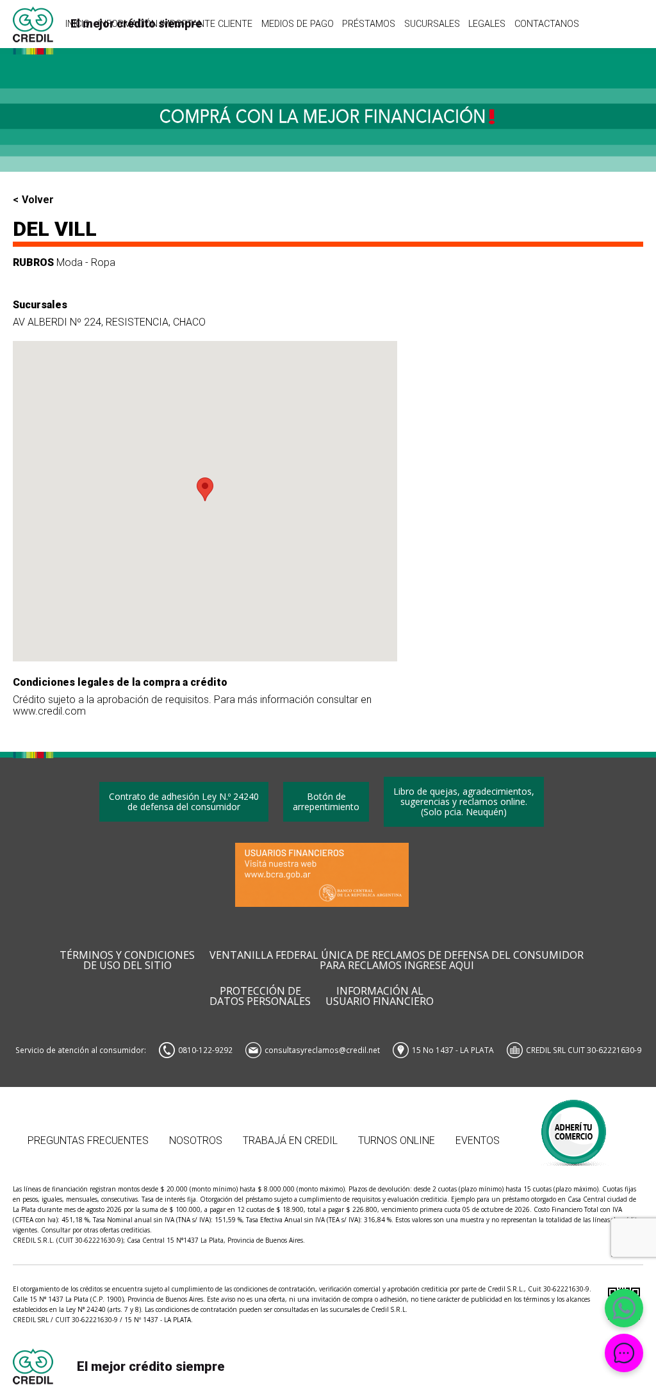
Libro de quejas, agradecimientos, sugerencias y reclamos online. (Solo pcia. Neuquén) (463, 801)
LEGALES (486, 23)
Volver (38, 200)
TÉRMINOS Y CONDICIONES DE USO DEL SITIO (127, 960)
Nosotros (195, 1140)
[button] (205, 489)
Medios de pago (297, 23)
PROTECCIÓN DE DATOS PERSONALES (260, 996)
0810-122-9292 (205, 1050)
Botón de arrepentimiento (326, 801)
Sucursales (432, 23)
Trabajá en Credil (290, 1140)
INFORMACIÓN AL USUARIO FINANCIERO (379, 996)
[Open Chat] (624, 1353)
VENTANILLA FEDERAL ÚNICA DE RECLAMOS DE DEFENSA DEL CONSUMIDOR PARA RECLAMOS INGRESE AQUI (396, 960)
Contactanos (546, 23)
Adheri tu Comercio (574, 1126)
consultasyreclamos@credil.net (322, 1050)
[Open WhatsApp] (624, 1308)
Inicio (77, 23)
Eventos (477, 1140)
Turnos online (396, 1140)
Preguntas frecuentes (88, 1140)
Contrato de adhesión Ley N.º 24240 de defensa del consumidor (184, 801)
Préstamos (368, 23)
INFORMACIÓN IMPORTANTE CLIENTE (175, 23)
